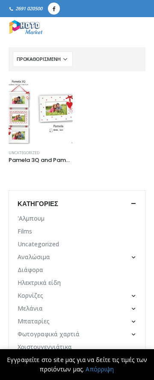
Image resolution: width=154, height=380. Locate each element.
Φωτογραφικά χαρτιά (49, 334)
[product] (41, 112)
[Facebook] (54, 9)
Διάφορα (30, 270)
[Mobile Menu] (136, 28)
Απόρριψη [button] (100, 369)
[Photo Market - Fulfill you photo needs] (26, 27)
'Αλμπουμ (31, 218)
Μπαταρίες (34, 321)
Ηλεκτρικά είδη (39, 282)
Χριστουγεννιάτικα (45, 347)
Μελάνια (30, 308)
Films (25, 231)
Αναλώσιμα (34, 257)
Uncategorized (24, 153)
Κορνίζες (30, 295)
